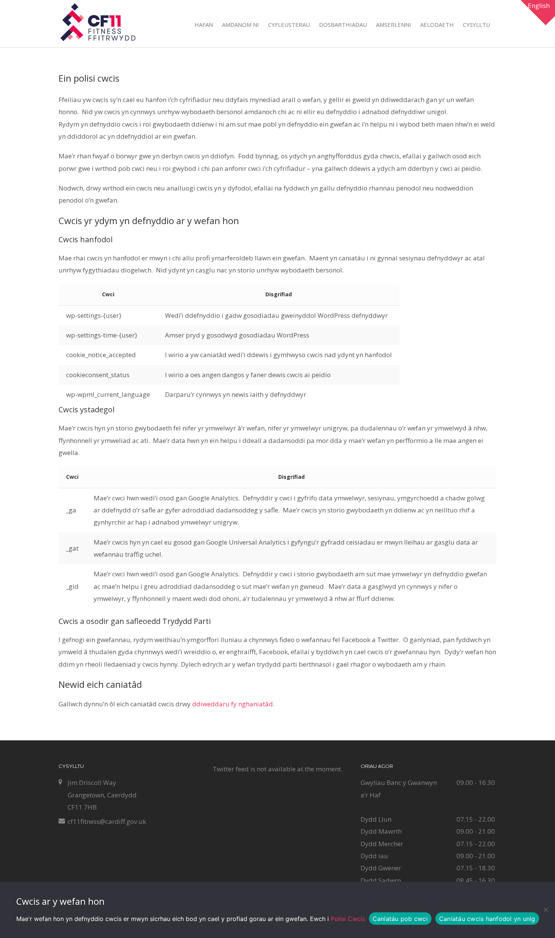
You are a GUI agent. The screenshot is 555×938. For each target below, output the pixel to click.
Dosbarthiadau (343, 24)
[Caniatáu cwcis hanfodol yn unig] (545, 909)
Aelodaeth (437, 24)
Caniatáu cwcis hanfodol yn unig (487, 919)
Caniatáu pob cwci (400, 919)
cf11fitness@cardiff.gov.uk (107, 821)
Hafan (203, 24)
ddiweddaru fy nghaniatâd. (233, 704)
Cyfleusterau (289, 24)
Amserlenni (393, 24)
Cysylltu (476, 24)
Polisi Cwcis (348, 919)
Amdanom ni (240, 24)
